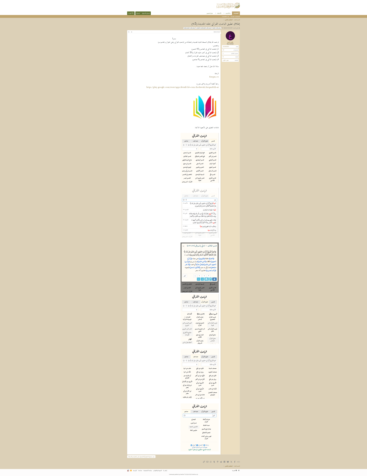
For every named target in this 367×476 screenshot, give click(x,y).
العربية (234, 470)
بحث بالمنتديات (225, 16)
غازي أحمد (235, 28)
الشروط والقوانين (157, 470)
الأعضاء (219, 13)
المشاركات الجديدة (235, 16)
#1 (129, 32)
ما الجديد (228, 13)
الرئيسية (135, 470)
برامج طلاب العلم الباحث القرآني (203, 28)
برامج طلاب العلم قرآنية (189, 28)
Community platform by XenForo (183, 474)
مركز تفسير (210, 13)
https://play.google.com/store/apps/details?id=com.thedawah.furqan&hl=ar (182, 87)
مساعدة (140, 470)
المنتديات (235, 13)
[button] (224, 13)
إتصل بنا (165, 470)
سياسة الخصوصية (147, 470)
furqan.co (214, 77)
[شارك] (131, 32)
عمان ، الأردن (226, 60)
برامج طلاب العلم (217, 28)
